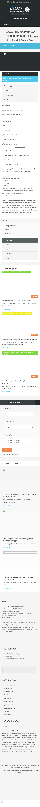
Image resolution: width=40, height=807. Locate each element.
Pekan (19, 731)
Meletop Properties (9, 685)
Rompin (29, 749)
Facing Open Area (10, 226)
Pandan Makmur (25, 744)
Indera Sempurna (27, 731)
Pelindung (32, 733)
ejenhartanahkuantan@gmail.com (21, 2)
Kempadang (5, 735)
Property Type (8, 435)
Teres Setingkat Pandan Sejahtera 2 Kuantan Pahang (19, 339)
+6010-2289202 (21, 18)
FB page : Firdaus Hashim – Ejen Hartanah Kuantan (17, 188)
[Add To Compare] (2, 54)
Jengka (26, 747)
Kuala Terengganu (23, 751)
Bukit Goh (33, 737)
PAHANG (4, 726)
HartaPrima (7, 695)
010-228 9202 (25, 767)
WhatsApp (9, 254)
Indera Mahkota (12, 731)
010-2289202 (6, 183)
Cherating (18, 737)
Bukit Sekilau (31, 740)
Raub (20, 749)
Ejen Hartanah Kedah (10, 705)
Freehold (7, 229)
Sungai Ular (5, 737)
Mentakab (20, 747)
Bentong (4, 749)
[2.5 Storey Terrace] (20, 442)
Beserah (25, 735)
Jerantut (31, 747)
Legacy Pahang (8, 691)
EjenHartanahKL (8, 701)
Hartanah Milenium (9, 708)
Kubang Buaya (18, 733)
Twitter (8, 249)
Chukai (11, 751)
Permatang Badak (7, 744)
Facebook (9, 245)
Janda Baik (11, 749)
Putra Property (8, 714)
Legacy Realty (8, 688)
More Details (12, 306)
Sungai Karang (25, 737)
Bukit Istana (13, 735)
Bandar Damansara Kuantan (19, 740)
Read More (11, 502)
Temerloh (14, 747)
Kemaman (5, 751)
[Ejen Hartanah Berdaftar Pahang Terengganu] (20, 9)
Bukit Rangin (31, 742)
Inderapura (5, 733)
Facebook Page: (7, 770)
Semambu (24, 742)
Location (7, 408)
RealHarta (6, 711)
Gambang (8, 747)
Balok (30, 735)
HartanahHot (7, 698)
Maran (24, 749)
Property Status (9, 421)
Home (4, 46)
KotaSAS (20, 735)
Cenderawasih (16, 742)
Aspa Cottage (6, 740)
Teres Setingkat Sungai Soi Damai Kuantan (16, 301)
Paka (30, 751)
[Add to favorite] (5, 55)
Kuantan (12, 46)
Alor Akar (26, 733)
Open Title (8, 233)
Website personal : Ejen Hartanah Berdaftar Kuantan (17, 190)
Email (7, 258)
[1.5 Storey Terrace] (20, 440)
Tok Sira (11, 733)
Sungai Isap (16, 744)
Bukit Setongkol (6, 742)
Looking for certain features (11, 454)
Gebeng (35, 735)
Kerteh (15, 751)
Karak (16, 749)
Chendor (11, 737)
